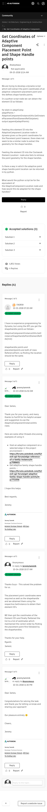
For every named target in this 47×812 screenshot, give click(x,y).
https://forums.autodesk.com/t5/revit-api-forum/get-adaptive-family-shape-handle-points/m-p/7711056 (26, 475)
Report (23, 211)
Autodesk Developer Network (13, 526)
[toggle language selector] (33, 3)
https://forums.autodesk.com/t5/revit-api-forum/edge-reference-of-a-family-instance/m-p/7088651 (26, 458)
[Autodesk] (13, 3)
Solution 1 (9, 237)
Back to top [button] (6, 803)
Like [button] (21, 206)
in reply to (24, 566)
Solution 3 (10, 250)
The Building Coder (10, 529)
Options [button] (40, 36)
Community (7, 15)
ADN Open (26, 526)
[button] (44, 45)
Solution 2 (10, 243)
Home (4, 22)
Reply (23, 199)
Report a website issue (31, 803)
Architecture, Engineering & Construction (25, 22)
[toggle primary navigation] (4, 3)
